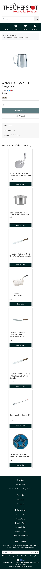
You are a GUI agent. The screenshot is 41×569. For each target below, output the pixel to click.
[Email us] (18, 560)
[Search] (36, 18)
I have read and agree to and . (21, 556)
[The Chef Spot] (20, 8)
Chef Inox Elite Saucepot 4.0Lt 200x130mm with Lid (20, 215)
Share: (5, 90)
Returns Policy (21, 527)
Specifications (9, 130)
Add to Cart (21, 110)
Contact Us (21, 504)
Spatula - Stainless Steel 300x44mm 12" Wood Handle (20, 376)
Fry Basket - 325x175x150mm (16, 294)
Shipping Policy (20, 523)
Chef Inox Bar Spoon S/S (20, 415)
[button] (20, 115)
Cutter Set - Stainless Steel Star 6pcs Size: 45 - (20, 455)
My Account (20, 485)
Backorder (20, 304)
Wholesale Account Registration (20, 489)
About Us (20, 500)
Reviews (7, 135)
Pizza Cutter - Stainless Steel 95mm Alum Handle (20, 174)
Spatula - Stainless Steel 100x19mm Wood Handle (20, 255)
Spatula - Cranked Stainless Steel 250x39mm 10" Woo (18, 335)
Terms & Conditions (22, 556)
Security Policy (20, 531)
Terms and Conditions (21, 535)
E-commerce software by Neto (30, 562)
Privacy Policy (20, 519)
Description (8, 125)
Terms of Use (20, 515)
